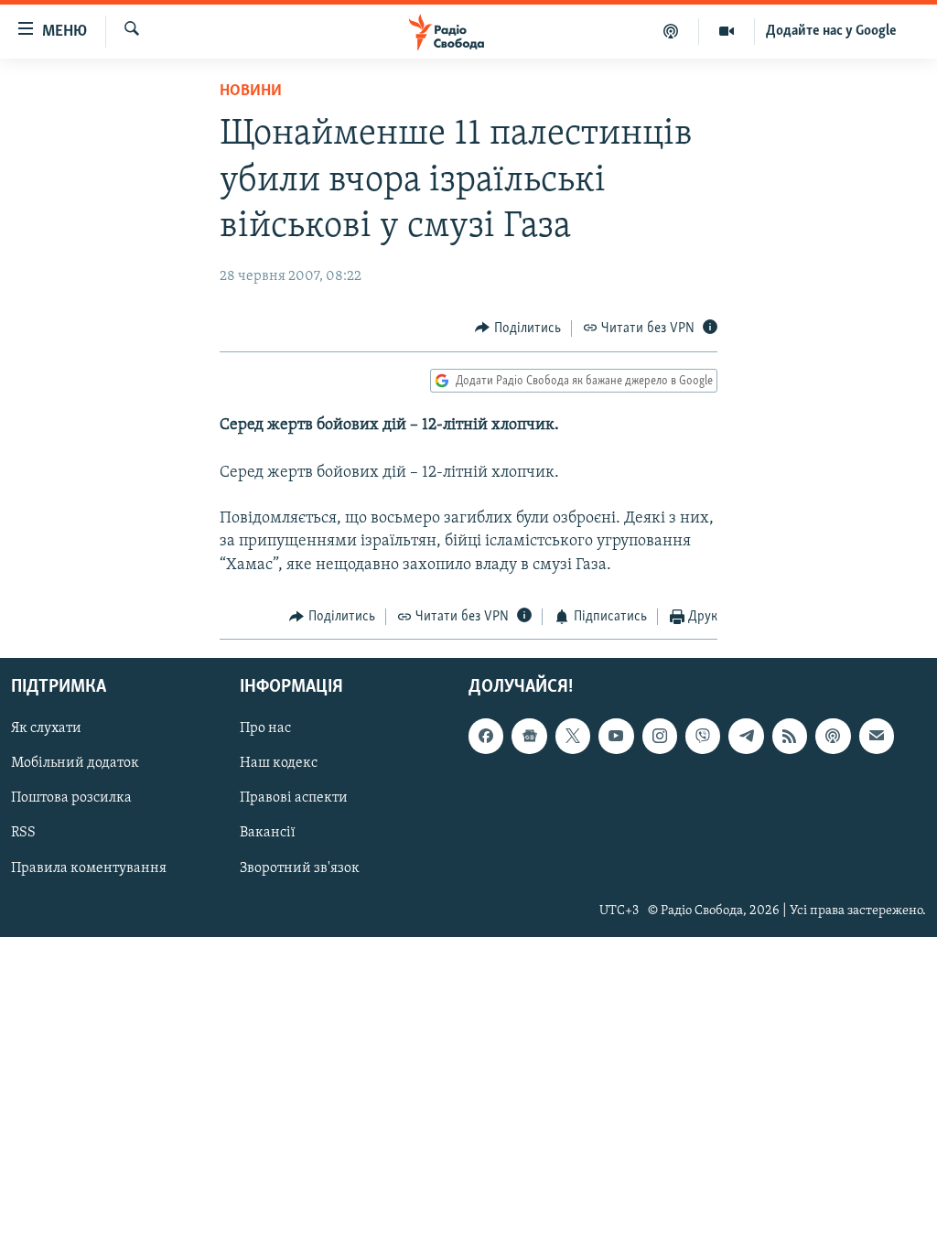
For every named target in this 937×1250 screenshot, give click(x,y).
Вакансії (268, 833)
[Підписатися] (876, 736)
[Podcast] (832, 736)
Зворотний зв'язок (300, 868)
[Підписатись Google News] (529, 736)
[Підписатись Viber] (702, 736)
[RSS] (789, 736)
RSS (23, 833)
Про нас (265, 729)
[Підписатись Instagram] (659, 736)
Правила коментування (89, 868)
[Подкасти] (671, 31)
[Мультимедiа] (727, 31)
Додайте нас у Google (831, 31)
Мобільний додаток (75, 764)
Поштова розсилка (71, 799)
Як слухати (46, 729)
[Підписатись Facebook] (485, 736)
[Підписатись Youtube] (615, 736)
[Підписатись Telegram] (745, 736)
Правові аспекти (294, 799)
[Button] (518, 328)
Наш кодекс (279, 764)
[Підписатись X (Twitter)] (572, 736)
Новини (251, 91)
